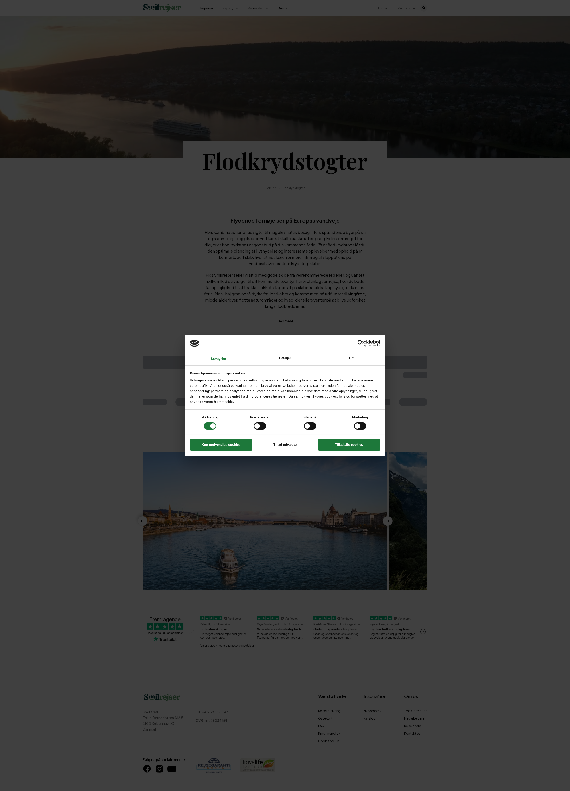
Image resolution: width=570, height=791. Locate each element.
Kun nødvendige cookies (221, 444)
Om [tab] (351, 358)
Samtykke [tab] (218, 359)
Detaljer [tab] (285, 358)
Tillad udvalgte (285, 444)
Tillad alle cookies (349, 444)
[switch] (260, 426)
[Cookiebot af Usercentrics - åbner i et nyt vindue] (360, 343)
